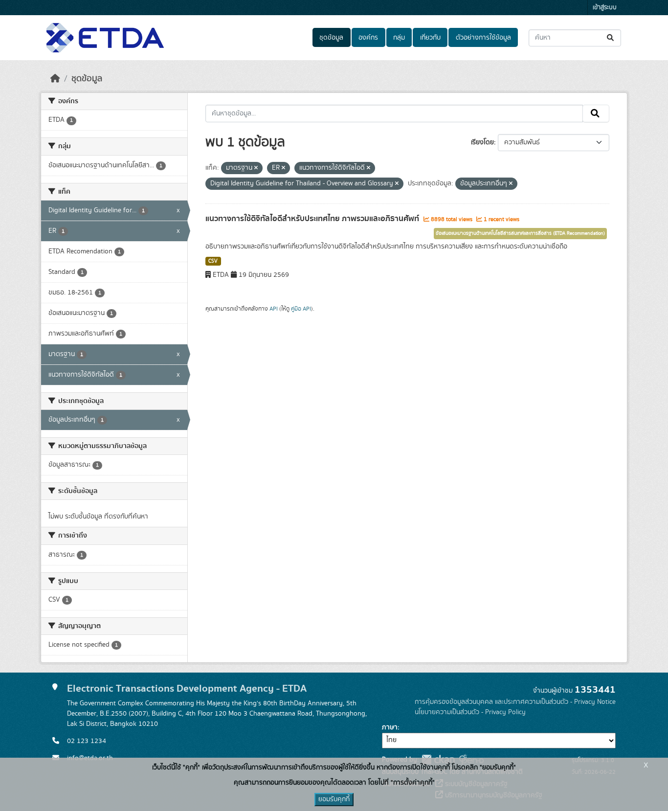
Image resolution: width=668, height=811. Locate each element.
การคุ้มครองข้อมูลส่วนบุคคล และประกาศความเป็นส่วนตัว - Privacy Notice (515, 702)
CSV (213, 261)
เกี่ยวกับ (430, 38)
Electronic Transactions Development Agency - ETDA (187, 688)
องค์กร (368, 38)
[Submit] (611, 37)
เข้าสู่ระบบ (605, 7)
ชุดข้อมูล (331, 38)
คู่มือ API (301, 308)
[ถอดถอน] (256, 168)
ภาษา (390, 727)
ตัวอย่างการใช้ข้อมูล (483, 38)
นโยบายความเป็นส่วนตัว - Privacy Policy (470, 712)
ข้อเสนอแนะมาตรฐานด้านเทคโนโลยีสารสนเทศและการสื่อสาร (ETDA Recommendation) (520, 233)
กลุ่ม (399, 38)
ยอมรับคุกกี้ (334, 799)
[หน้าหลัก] (55, 78)
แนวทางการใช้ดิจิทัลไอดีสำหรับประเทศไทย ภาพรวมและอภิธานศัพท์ (313, 218)
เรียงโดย (482, 142)
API (273, 308)
